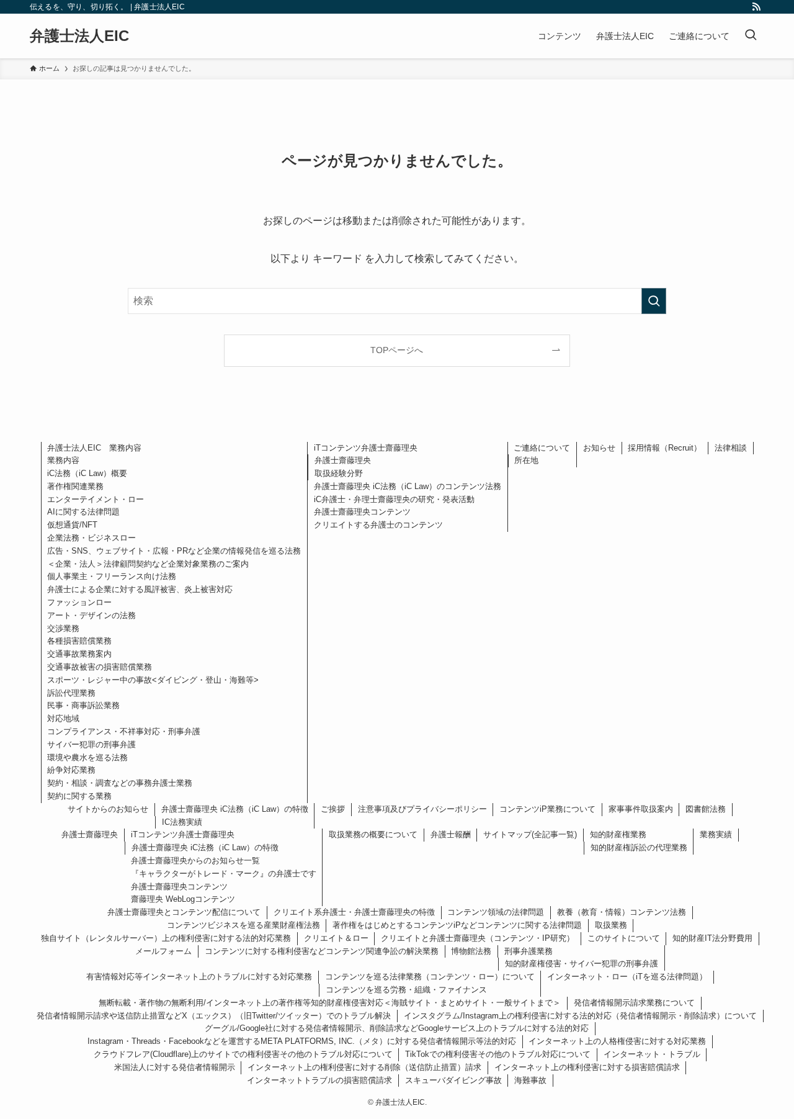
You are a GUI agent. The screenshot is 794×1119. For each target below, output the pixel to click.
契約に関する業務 (79, 796)
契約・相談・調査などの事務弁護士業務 (119, 783)
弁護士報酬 (450, 834)
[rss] (756, 7)
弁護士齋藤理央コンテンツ (362, 511)
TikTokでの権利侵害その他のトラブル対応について (498, 1054)
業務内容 (63, 460)
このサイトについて (623, 938)
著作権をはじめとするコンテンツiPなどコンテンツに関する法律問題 (457, 925)
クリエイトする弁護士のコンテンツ (378, 524)
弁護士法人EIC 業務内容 (94, 447)
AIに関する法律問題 (83, 511)
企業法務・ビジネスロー (91, 537)
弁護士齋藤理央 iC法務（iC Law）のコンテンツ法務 (407, 486)
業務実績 (716, 834)
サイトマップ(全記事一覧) (530, 834)
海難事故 (530, 1080)
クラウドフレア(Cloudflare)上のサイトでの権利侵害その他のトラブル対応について (243, 1054)
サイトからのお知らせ (108, 809)
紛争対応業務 (71, 770)
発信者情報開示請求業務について (634, 1002)
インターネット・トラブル (652, 1054)
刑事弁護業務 (528, 951)
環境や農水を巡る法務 (87, 757)
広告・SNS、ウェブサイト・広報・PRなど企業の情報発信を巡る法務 (174, 550)
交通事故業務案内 (79, 653)
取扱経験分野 (338, 473)
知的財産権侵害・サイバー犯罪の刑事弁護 (581, 963)
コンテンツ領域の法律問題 (495, 912)
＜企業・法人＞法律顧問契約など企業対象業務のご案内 (148, 563)
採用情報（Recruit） (665, 447)
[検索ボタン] (750, 36)
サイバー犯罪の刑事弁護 (91, 744)
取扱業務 (611, 925)
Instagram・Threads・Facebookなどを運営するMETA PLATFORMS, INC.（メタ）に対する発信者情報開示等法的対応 (301, 1041)
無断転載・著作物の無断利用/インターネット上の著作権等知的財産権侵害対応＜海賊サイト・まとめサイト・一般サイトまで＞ (330, 1002)
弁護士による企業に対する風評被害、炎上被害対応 (140, 589)
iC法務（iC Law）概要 (87, 473)
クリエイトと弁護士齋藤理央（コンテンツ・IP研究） (477, 938)
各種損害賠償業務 (79, 640)
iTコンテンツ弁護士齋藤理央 (365, 447)
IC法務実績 (182, 822)
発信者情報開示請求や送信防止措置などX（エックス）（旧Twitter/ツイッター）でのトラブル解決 (214, 1015)
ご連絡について (542, 447)
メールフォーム (163, 951)
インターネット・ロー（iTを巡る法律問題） (627, 976)
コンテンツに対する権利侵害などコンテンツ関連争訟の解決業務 (322, 951)
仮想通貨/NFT (72, 524)
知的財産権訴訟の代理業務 (639, 847)
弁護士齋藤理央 (342, 460)
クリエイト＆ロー (336, 938)
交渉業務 (63, 628)
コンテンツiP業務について (547, 809)
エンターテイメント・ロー (95, 499)
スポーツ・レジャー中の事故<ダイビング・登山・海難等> (153, 680)
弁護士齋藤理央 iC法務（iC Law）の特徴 (234, 809)
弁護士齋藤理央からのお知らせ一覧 (195, 860)
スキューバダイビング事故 (453, 1080)
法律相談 (731, 447)
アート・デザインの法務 (91, 615)
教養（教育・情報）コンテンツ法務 (621, 912)
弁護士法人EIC (79, 36)
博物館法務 (471, 951)
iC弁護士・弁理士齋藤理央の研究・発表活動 (394, 499)
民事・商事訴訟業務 (83, 705)
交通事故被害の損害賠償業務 (99, 667)
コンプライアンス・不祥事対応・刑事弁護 (123, 731)
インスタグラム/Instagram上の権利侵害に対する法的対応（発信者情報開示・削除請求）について (580, 1015)
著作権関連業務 (75, 486)
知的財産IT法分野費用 (712, 938)
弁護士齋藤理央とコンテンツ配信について (184, 912)
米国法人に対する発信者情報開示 (174, 1067)
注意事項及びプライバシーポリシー (422, 809)
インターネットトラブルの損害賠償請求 (319, 1080)
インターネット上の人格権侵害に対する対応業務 (617, 1041)
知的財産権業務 (618, 834)
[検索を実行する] (653, 301)
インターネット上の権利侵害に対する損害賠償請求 (587, 1067)
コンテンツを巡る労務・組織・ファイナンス (406, 989)
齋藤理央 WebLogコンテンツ (183, 899)
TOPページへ (396, 350)
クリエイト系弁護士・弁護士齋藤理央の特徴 (354, 912)
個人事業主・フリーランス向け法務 (111, 576)
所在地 (526, 460)
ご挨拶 (333, 809)
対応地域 (63, 718)
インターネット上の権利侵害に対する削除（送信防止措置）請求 (364, 1067)
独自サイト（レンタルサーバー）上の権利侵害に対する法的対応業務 (166, 938)
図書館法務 (705, 809)
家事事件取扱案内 (641, 809)
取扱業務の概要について (373, 834)
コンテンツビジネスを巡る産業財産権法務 (243, 925)
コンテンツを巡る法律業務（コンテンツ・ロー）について (430, 976)
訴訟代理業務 (71, 693)
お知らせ (599, 447)
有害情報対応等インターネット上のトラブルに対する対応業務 (199, 976)
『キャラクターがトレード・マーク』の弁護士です (223, 873)
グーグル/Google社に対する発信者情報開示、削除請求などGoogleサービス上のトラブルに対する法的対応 (397, 1028)
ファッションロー (79, 602)
